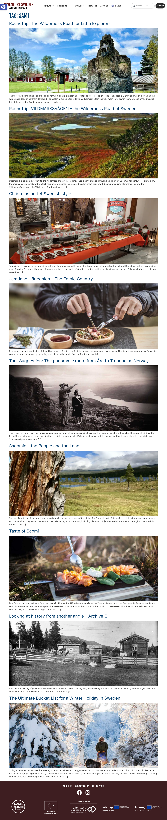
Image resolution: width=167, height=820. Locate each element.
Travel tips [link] (92, 5)
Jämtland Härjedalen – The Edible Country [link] (51, 278)
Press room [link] (98, 786)
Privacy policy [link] (82, 786)
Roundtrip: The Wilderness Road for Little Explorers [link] (60, 23)
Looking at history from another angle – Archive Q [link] (58, 616)
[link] (3, 7)
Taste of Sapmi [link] (24, 531)
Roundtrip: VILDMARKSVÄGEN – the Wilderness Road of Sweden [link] (72, 108)
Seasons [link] (47, 5)
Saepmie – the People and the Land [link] (44, 445)
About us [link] (104, 5)
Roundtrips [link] (79, 5)
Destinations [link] (62, 5)
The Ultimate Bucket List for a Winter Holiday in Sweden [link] (64, 698)
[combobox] (143, 5)
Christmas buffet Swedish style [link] (40, 193)
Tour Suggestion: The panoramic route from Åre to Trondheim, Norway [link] (79, 360)
